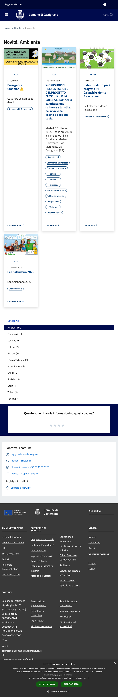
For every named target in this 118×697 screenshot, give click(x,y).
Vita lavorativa (38, 550)
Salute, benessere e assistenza (70, 573)
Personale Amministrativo (10, 567)
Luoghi (92, 563)
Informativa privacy (70, 611)
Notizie (93, 74)
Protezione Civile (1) (18, 366)
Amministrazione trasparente (68, 603)
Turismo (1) (13, 399)
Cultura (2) (13, 347)
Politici (5, 559)
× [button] (114, 663)
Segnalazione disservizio (38, 613)
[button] (59, 691)
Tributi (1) (13, 392)
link (88, 678)
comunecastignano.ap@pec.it (18, 659)
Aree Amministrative (13, 542)
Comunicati (94, 542)
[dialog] (59, 678)
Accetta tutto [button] (47, 684)
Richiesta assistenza (41, 626)
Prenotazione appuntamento (38, 603)
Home (7, 28)
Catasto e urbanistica (42, 566)
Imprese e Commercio (42, 556)
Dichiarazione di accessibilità (68, 624)
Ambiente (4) (14, 327)
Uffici (4, 548)
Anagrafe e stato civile (42, 539)
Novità (17, 28)
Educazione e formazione (66, 539)
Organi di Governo (11, 537)
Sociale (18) (14, 379)
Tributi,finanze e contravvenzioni (68, 557)
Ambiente (65, 565)
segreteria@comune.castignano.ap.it (21, 651)
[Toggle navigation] (6, 14)
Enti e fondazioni (10, 553)
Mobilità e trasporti (41, 576)
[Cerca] (111, 15)
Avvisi (16, 74)
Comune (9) (13, 340)
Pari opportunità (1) (18, 360)
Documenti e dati (11, 574)
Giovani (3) (13, 353)
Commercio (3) (15, 334)
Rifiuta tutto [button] (71, 684)
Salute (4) (13, 373)
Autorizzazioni (67, 580)
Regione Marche (13, 4)
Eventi (91, 569)
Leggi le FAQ (37, 621)
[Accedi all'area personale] (105, 4)
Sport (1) (12, 386)
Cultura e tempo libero (42, 545)
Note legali (65, 616)
